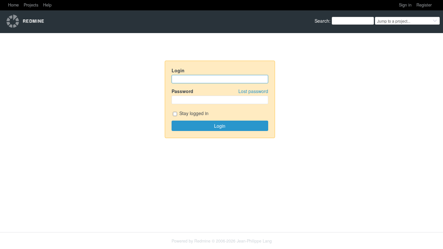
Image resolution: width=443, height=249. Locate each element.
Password (220, 91)
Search (322, 21)
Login (178, 70)
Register (424, 5)
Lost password (253, 91)
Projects (31, 5)
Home (13, 5)
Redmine (202, 241)
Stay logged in (193, 113)
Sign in (405, 5)
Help (47, 5)
